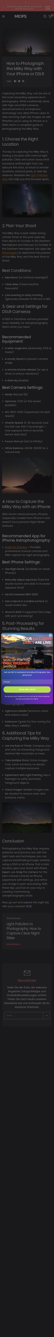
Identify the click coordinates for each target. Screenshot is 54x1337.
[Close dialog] (50, 635)
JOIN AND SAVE (27, 689)
